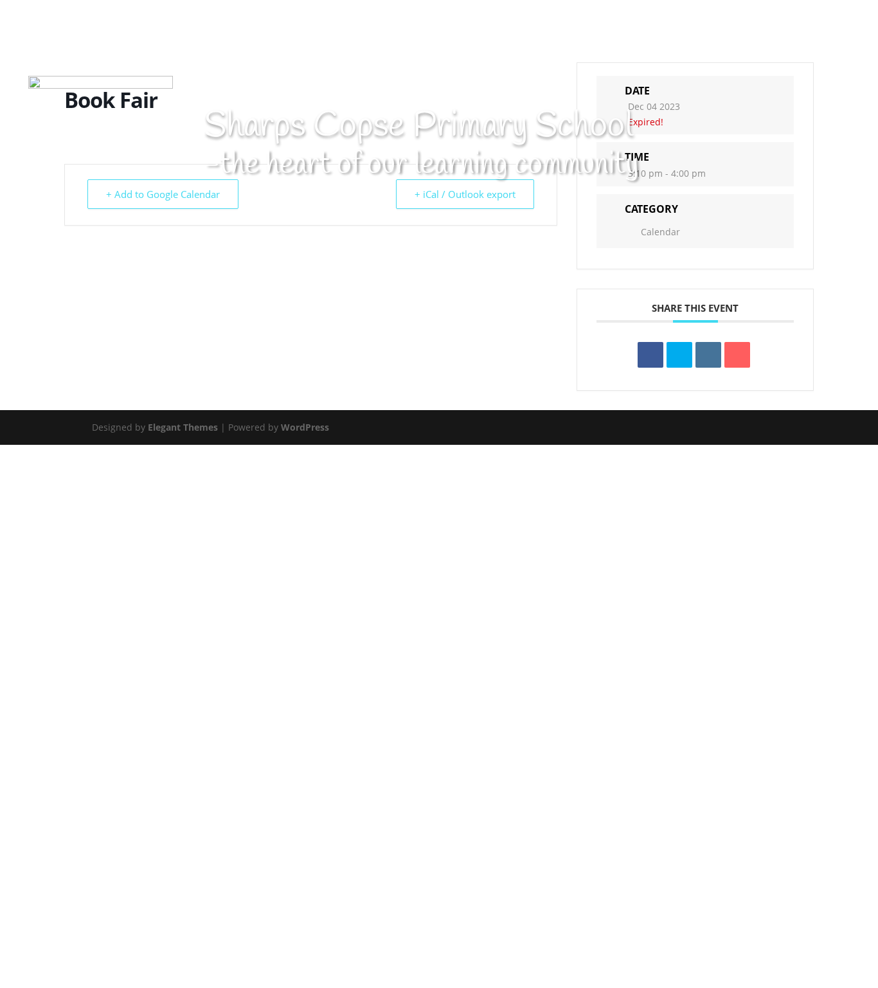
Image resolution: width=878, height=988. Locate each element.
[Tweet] (679, 355)
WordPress (305, 427)
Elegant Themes (183, 427)
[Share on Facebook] (650, 355)
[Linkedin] (708, 355)
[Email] (737, 355)
